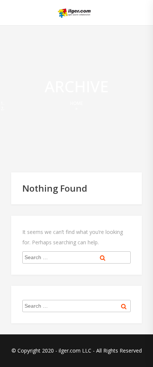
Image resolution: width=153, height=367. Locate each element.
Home (76, 103)
